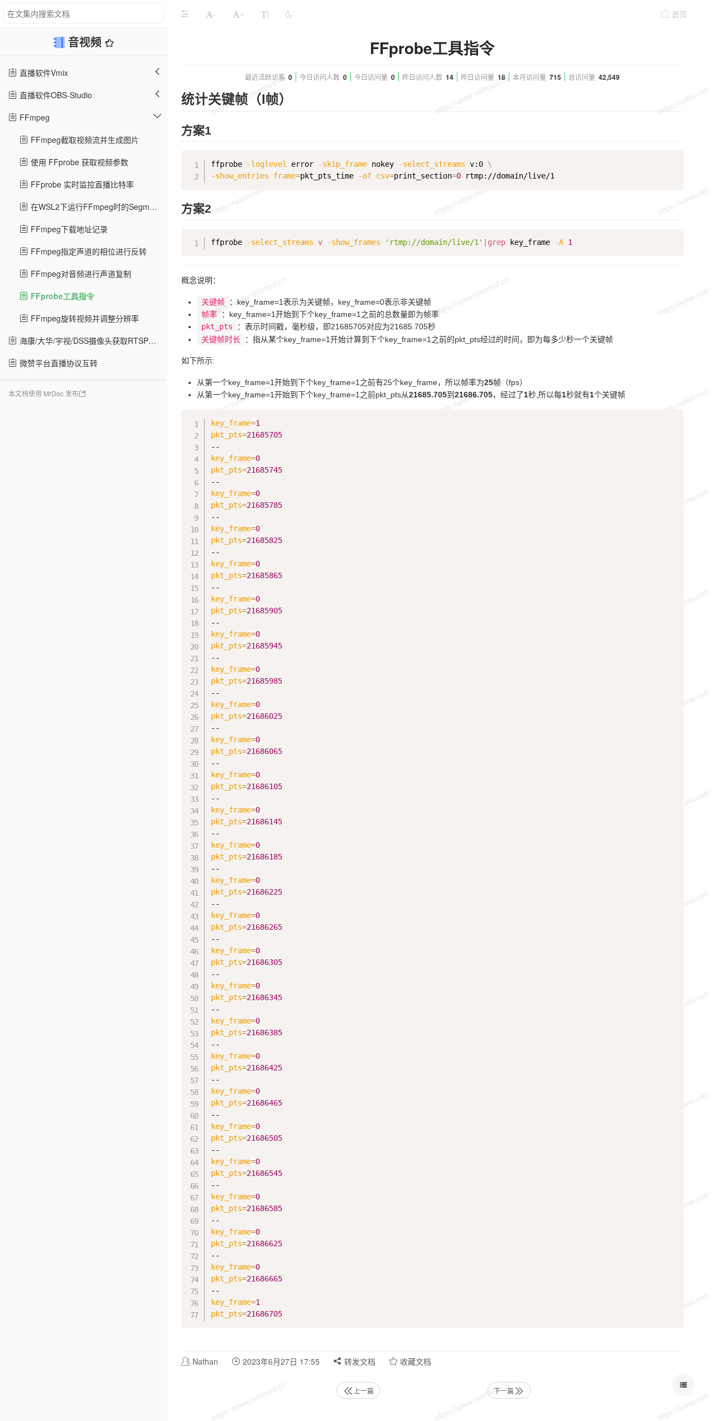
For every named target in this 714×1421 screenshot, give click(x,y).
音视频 (86, 41)
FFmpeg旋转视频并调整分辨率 (83, 318)
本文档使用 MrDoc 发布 (43, 393)
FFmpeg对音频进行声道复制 (79, 273)
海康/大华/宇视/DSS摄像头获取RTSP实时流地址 (92, 340)
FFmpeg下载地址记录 (68, 228)
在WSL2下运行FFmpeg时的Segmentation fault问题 (97, 206)
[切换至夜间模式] (289, 14)
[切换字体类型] (265, 14)
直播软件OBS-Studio (54, 94)
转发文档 (358, 1361)
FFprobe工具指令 (61, 295)
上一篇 (364, 1390)
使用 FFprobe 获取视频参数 (78, 161)
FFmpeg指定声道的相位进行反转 (87, 251)
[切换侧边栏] (184, 14)
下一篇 (504, 1390)
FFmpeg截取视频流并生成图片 (83, 139)
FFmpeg (33, 117)
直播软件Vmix (42, 72)
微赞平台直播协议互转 (57, 362)
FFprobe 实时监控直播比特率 (81, 184)
